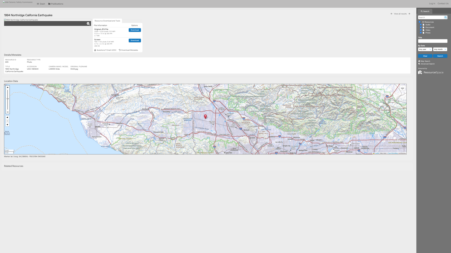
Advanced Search (428, 64)
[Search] (445, 17)
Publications (57, 4)
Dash (42, 4)
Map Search (425, 61)
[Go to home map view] (7, 117)
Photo (427, 33)
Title (420, 37)
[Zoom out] (7, 112)
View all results (400, 14)
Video (427, 30)
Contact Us (443, 3)
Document (429, 27)
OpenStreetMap (393, 153)
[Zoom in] (7, 87)
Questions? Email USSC (106, 50)
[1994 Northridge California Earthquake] (47, 20)
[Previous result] (391, 14)
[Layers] (402, 88)
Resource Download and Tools (107, 21)
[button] (205, 116)
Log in (432, 3)
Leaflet (376, 153)
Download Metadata (129, 50)
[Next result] (409, 14)
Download (135, 30)
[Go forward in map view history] (7, 121)
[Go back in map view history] (7, 124)
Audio (427, 25)
